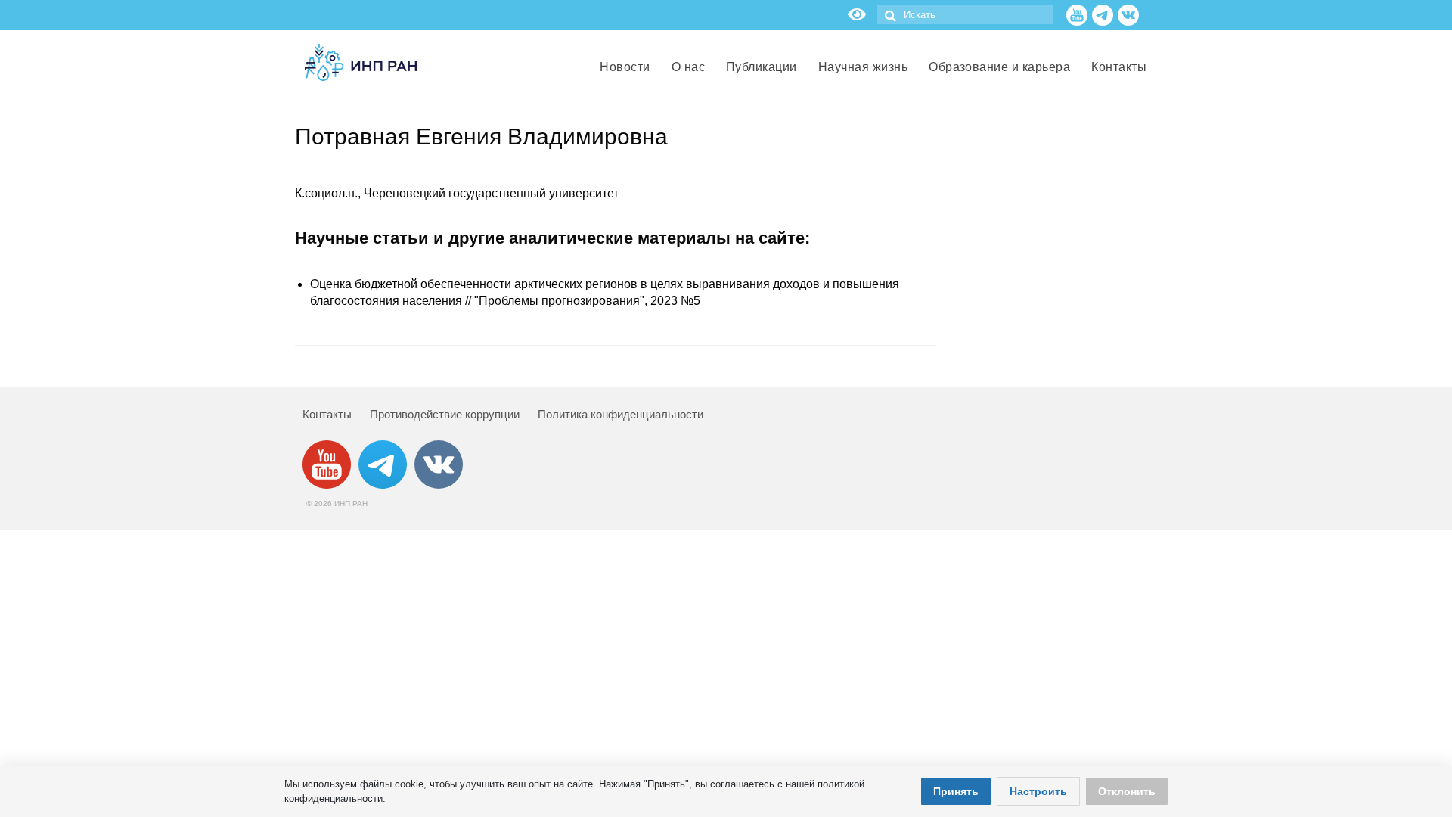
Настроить (1038, 791)
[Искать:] (965, 14)
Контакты (327, 414)
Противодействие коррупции (445, 414)
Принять (956, 791)
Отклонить (1127, 791)
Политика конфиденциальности (620, 414)
